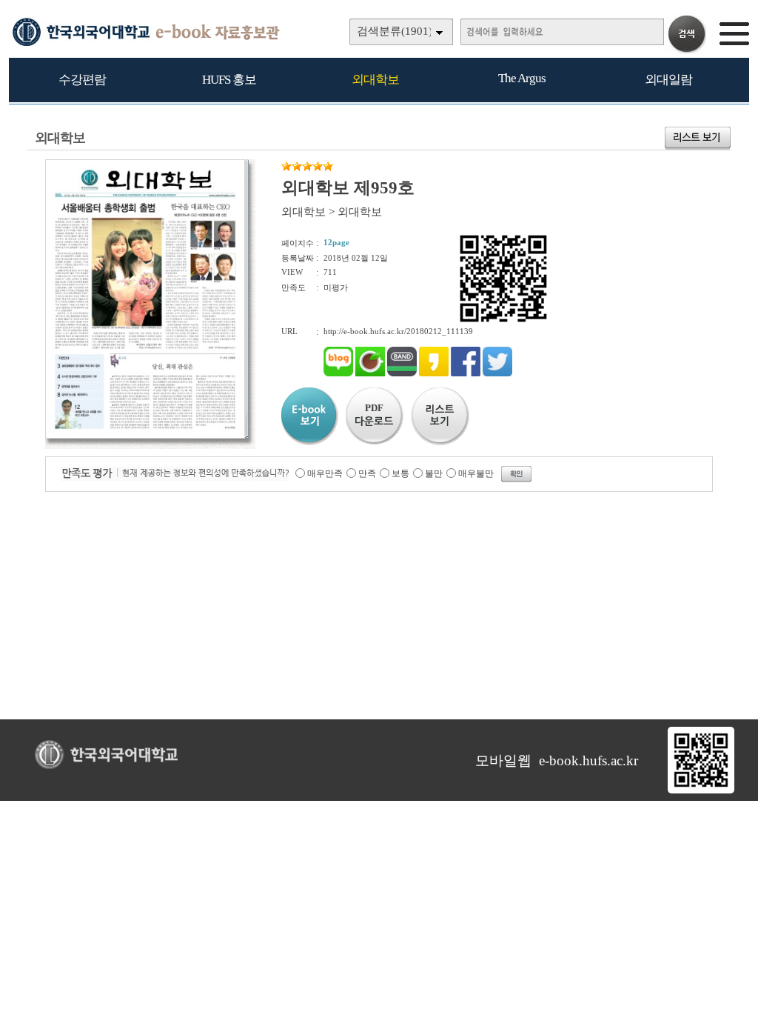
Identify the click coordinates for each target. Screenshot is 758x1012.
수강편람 (82, 80)
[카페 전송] (370, 373)
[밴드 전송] (402, 373)
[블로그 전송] (338, 373)
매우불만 (476, 473)
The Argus (522, 78)
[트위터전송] (497, 373)
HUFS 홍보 (229, 80)
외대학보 (375, 80)
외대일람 (668, 80)
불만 (434, 473)
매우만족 (325, 473)
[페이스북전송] (465, 373)
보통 (400, 473)
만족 (367, 473)
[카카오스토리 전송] (434, 373)
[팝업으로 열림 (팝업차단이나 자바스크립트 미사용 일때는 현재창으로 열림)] (145, 435)
